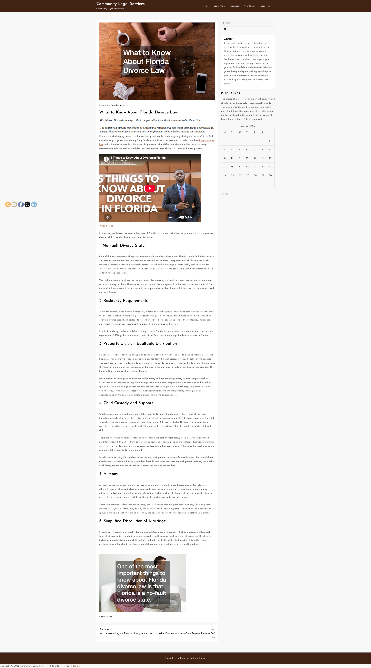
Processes (234, 6)
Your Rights (249, 6)
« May (224, 194)
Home (206, 6)
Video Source (106, 226)
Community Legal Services (120, 4)
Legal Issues (266, 6)
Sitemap (75, 666)
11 (232, 158)
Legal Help (219, 6)
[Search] (225, 29)
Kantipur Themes (198, 658)
